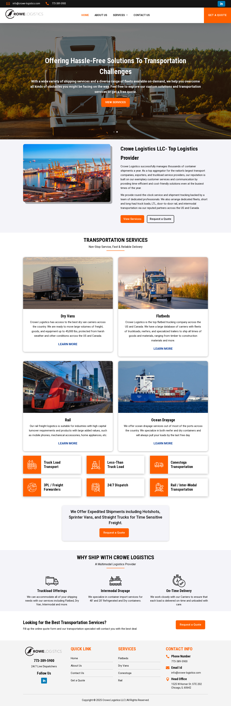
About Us (101, 15)
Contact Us (142, 15)
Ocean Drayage (163, 420)
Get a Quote (78, 680)
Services (119, 15)
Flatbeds (163, 316)
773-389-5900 (59, 3)
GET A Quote (217, 15)
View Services (115, 102)
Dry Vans (68, 316)
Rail (68, 420)
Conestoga (124, 673)
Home (85, 15)
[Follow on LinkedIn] (221, 4)
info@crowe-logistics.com (26, 3)
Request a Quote (160, 219)
